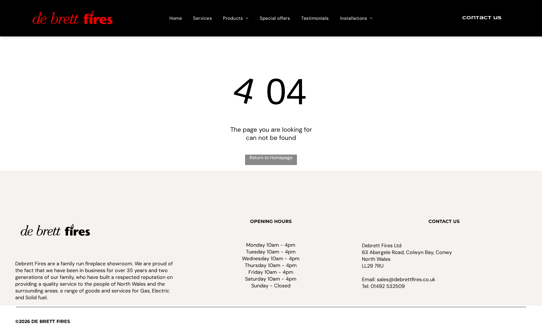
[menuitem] (176, 18)
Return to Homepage (271, 158)
